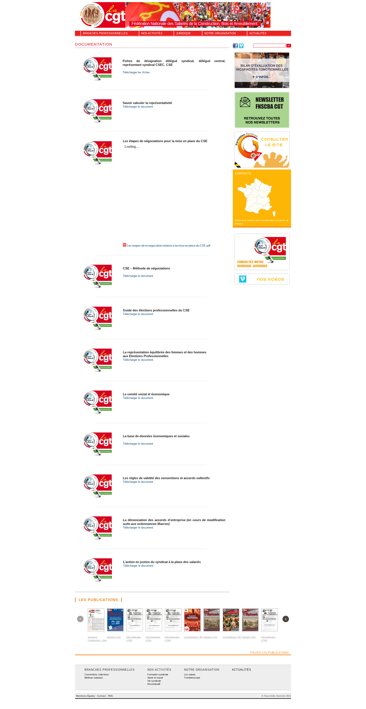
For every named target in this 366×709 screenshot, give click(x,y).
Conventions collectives (97, 674)
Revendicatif (153, 684)
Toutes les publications (269, 652)
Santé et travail (155, 677)
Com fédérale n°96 (193, 637)
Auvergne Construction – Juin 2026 (97, 640)
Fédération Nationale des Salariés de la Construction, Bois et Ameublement (194, 23)
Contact (101, 696)
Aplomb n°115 (114, 637)
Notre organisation (220, 33)
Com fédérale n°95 (232, 637)
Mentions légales (85, 696)
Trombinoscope (192, 677)
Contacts (243, 173)
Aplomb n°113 (210, 637)
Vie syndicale (154, 681)
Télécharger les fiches (136, 72)
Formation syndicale (157, 674)
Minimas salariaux (94, 677)
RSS (110, 696)
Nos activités (151, 33)
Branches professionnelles (105, 33)
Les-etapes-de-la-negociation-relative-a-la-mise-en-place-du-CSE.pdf (168, 245)
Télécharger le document (138, 106)
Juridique (183, 33)
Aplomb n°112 (249, 637)
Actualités (257, 33)
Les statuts (189, 674)
